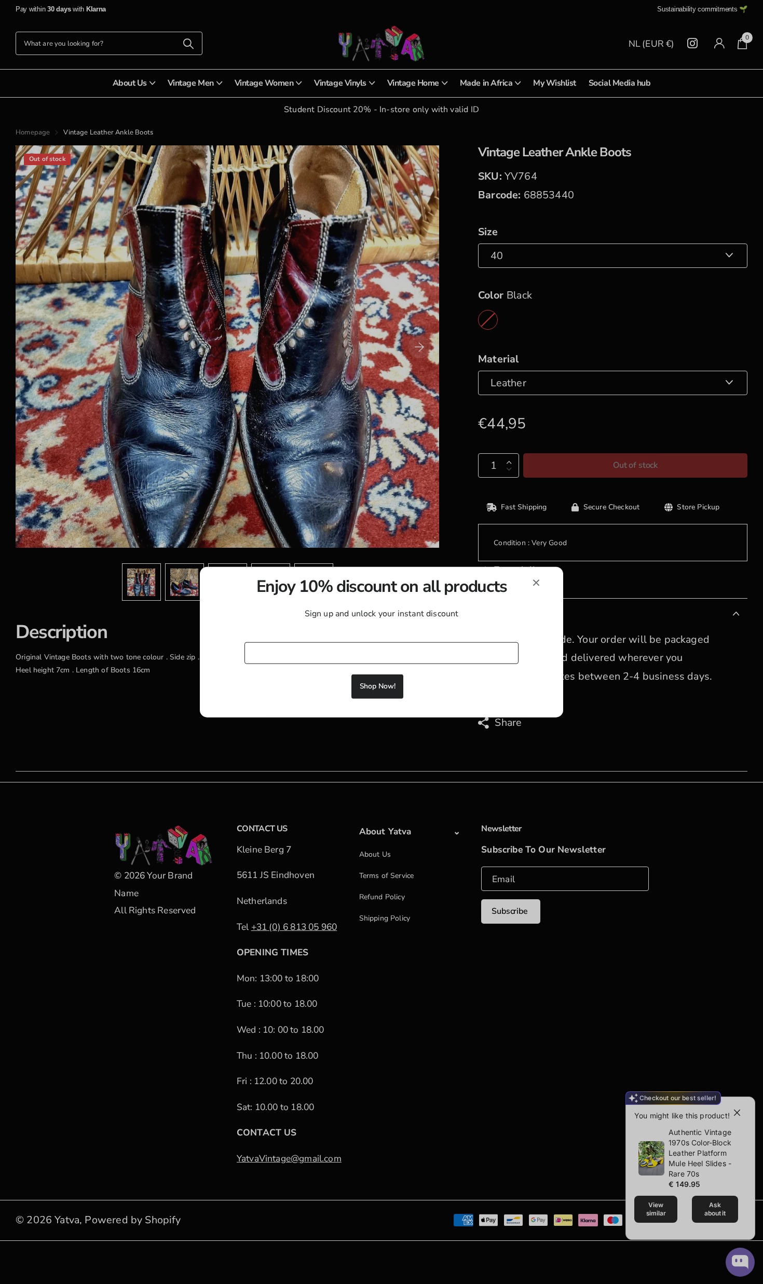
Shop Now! (378, 686)
